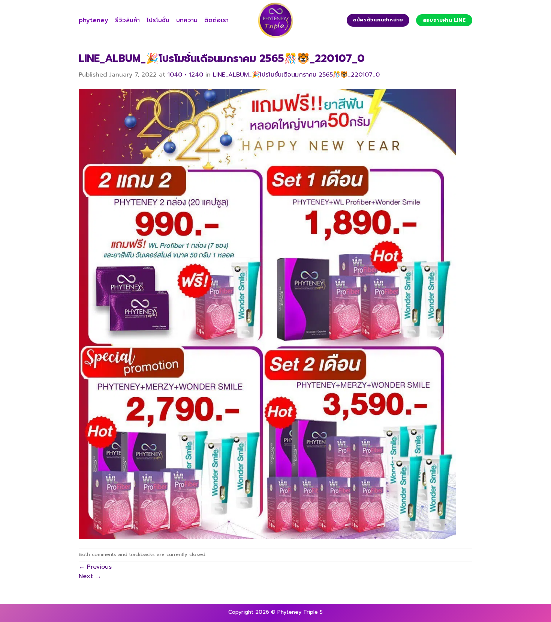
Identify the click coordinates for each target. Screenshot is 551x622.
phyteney (93, 20)
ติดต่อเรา (216, 20)
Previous (95, 566)
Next (90, 576)
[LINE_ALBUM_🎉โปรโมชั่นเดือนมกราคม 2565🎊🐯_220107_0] (267, 313)
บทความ (187, 20)
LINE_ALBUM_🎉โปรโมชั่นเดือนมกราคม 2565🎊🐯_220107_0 (296, 74)
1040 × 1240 (185, 74)
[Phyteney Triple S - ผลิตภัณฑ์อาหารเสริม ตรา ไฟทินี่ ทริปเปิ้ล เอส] (275, 20)
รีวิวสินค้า (127, 20)
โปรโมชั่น (158, 20)
